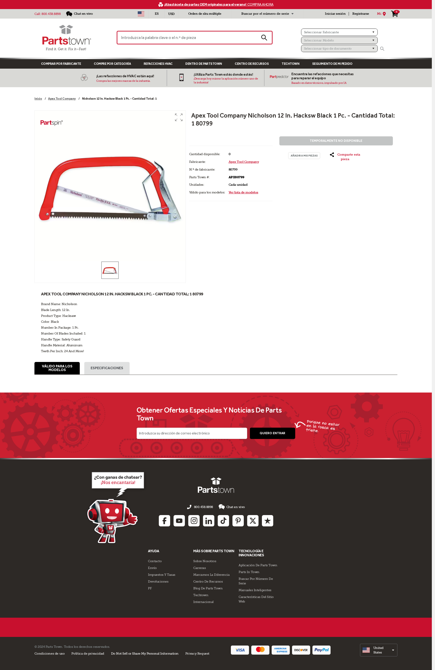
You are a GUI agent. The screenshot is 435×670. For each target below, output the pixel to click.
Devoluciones (158, 581)
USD (171, 14)
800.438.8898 (50, 14)
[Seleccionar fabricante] (339, 32)
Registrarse (360, 14)
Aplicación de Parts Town (258, 565)
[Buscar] (382, 48)
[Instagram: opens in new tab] (194, 520)
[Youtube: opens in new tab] (179, 520)
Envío (152, 568)
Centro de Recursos (252, 64)
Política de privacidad (87, 653)
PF (150, 588)
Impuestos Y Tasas (161, 574)
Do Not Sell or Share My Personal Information (145, 653)
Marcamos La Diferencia (211, 574)
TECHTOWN (290, 64)
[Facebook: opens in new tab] (164, 520)
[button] (179, 117)
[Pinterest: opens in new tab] (238, 520)
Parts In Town (249, 572)
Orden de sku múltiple (204, 14)
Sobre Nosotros (204, 561)
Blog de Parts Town (207, 588)
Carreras (199, 568)
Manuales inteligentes (255, 590)
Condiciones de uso (49, 653)
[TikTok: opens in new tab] (223, 520)
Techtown (200, 595)
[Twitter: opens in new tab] (253, 520)
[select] (378, 650)
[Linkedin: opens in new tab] (208, 520)
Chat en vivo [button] (235, 507)
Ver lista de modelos (243, 192)
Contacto (155, 561)
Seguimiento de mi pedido (332, 64)
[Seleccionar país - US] (141, 14)
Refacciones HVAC (158, 64)
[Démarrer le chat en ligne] (117, 507)
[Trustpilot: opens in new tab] (267, 520)
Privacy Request (197, 653)
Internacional (203, 602)
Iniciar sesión (335, 14)
